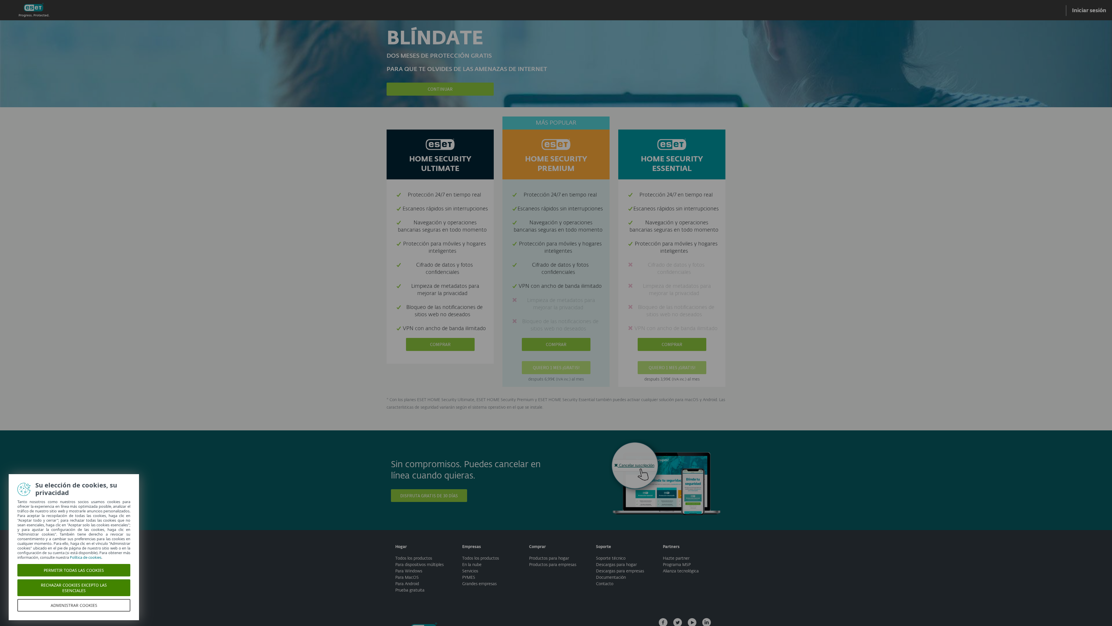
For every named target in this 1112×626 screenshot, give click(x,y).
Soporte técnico (611, 558)
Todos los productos (413, 558)
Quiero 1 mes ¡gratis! (556, 367)
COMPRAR (440, 344)
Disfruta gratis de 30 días (429, 495)
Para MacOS (407, 578)
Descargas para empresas (620, 571)
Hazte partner (676, 558)
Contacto (604, 584)
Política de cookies (85, 557)
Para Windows (408, 571)
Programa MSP (677, 565)
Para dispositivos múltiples (419, 565)
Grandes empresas (479, 584)
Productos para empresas (552, 565)
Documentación (611, 578)
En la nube (472, 565)
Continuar (440, 89)
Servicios (470, 571)
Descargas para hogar (616, 565)
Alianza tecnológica (681, 571)
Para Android (407, 584)
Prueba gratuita (410, 590)
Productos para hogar (549, 558)
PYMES (468, 578)
